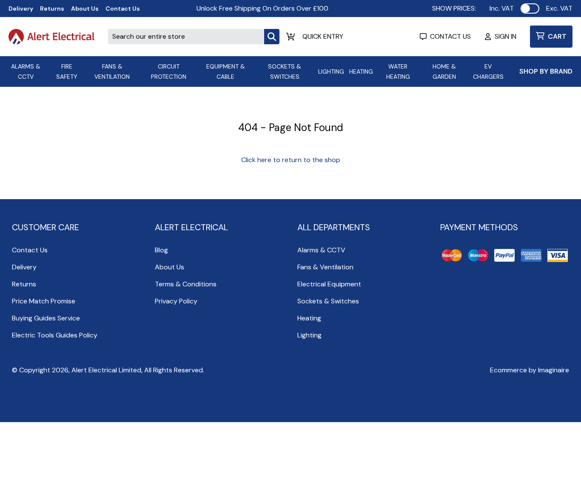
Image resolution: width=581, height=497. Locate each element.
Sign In (505, 36)
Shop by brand (545, 71)
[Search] (271, 36)
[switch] (530, 8)
